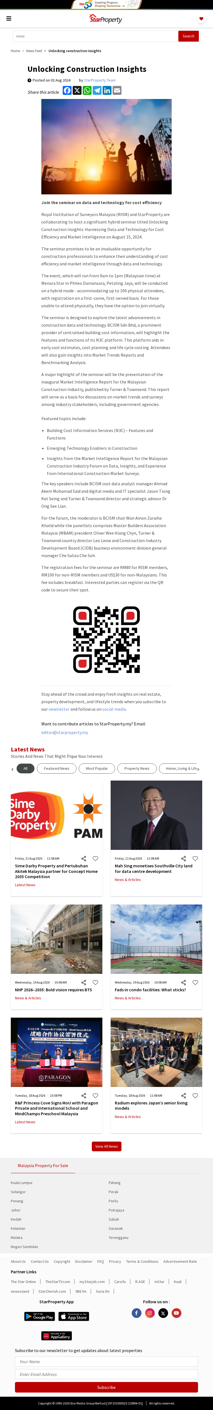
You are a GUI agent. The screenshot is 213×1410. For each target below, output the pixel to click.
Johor (16, 1210)
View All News (106, 1146)
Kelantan (18, 1228)
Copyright (62, 1261)
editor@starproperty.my (64, 732)
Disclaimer (83, 1261)
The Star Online (23, 1281)
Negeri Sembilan (24, 1246)
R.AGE (140, 1281)
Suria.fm (103, 1291)
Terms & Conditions (142, 1261)
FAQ (100, 1261)
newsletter (59, 709)
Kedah (16, 1219)
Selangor (18, 1191)
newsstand (20, 1291)
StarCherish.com (52, 1291)
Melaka (16, 1237)
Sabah (114, 1219)
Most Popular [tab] (97, 768)
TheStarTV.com (57, 1281)
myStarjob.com (92, 1281)
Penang (17, 1200)
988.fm (81, 1291)
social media (114, 709)
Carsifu (120, 1281)
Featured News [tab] (56, 768)
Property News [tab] (137, 768)
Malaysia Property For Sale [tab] (43, 1165)
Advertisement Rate (180, 1261)
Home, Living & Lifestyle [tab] (186, 768)
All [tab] (25, 768)
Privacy (115, 1261)
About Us (18, 1261)
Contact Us (40, 1261)
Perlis (113, 1200)
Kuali (178, 1281)
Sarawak (116, 1228)
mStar (159, 1281)
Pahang (115, 1182)
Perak (113, 1191)
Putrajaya (116, 1210)
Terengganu (118, 1237)
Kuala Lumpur (22, 1182)
